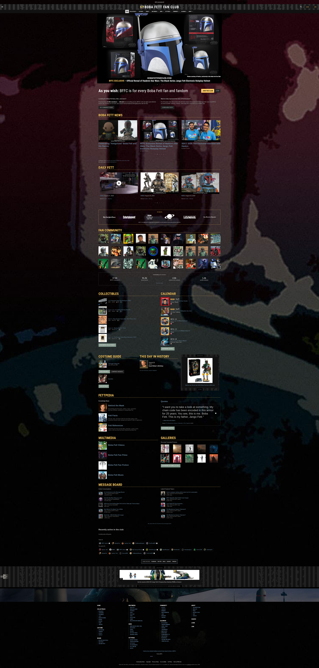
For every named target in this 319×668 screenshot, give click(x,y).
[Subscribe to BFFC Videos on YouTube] (162, 657)
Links (162, 614)
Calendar (183, 11)
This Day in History (154, 356)
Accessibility (163, 661)
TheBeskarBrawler (139, 543)
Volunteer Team (196, 607)
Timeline (100, 624)
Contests (163, 609)
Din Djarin (172, 420)
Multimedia (154, 11)
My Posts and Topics (103, 640)
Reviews (100, 621)
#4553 (183, 195)
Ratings (100, 619)
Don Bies (163, 627)
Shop (194, 614)
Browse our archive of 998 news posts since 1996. (118, 160)
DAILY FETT (106, 167)
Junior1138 (199, 549)
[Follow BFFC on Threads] (164, 657)
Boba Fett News (111, 115)
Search (193, 619)
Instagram (106, 198)
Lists (100, 616)
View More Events (167, 349)
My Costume (101, 630)
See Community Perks (106, 107)
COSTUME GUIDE (110, 356)
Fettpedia (167, 11)
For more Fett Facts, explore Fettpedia (148, 370)
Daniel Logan (164, 626)
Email (164, 561)
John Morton (164, 629)
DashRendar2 (166, 549)
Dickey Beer (164, 632)
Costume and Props (165, 639)
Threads (174, 561)
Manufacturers (102, 617)
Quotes (164, 401)
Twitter (116, 198)
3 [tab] (159, 84)
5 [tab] (163, 84)
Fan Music (132, 610)
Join (315, 7)
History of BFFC (196, 612)
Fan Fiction (132, 617)
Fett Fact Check (133, 632)
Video (131, 615)
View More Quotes (167, 428)
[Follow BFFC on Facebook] (151, 657)
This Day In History (134, 641)
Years (100, 622)
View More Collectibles (107, 345)
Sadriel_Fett (127, 543)
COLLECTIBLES (109, 294)
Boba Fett (166, 420)
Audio (131, 612)
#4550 (102, 195)
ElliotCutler (177, 549)
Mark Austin (164, 631)
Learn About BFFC (167, 107)
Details (100, 633)
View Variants (104, 371)
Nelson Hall (164, 637)
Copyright (148, 661)
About (190, 11)
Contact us (108, 162)
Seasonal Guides (134, 634)
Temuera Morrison (165, 624)
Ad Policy (200, 389)
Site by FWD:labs (177, 661)
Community (175, 11)
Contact (195, 615)
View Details (104, 386)
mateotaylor (209, 549)
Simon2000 (125, 553)
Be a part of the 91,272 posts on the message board (159, 523)
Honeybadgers (188, 549)
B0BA (113, 549)
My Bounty (101, 611)
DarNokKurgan (152, 549)
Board (147, 11)
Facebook (111, 198)
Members (163, 610)
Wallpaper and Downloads (136, 620)
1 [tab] (155, 84)
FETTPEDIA (106, 395)
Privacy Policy (155, 661)
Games (131, 619)
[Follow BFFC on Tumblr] (159, 657)
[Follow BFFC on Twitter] (157, 657)
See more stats (159, 283)
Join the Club (208, 91)
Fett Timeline (133, 646)
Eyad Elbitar (164, 636)
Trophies (163, 617)
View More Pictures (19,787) (170, 466)
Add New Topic (102, 643)
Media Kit (195, 609)
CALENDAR (168, 294)
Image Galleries (133, 609)
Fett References (133, 644)
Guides (131, 629)
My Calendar (164, 622)
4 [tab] (161, 84)
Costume (141, 11)
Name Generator (165, 612)
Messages (163, 615)
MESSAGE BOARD (110, 485)
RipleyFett (117, 543)
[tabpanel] (159, 48)
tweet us (114, 162)
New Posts (101, 642)
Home (127, 11)
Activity (163, 607)
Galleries (168, 438)
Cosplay (100, 634)
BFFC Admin (105, 543)
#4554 (142, 195)
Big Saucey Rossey (137, 549)
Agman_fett (104, 549)
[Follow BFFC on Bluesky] (167, 657)
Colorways (101, 614)
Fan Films (132, 614)
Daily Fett (132, 607)
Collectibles (133, 11)
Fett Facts (132, 643)
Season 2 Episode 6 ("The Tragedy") (178, 423)
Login (307, 7)
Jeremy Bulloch (165, 641)
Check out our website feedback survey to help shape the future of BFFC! (159, 651)
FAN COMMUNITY (110, 230)
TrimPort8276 (152, 543)
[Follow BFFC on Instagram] (154, 657)
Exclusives (132, 627)
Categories (101, 612)
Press (194, 610)
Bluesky (125, 198)
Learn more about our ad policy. (174, 586)
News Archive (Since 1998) (136, 626)
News (161, 11)
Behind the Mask (134, 639)
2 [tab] (157, 84)
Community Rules (140, 661)
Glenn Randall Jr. (165, 634)
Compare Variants (117, 371)
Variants (101, 631)
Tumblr (121, 198)
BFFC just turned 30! (159, 2)
